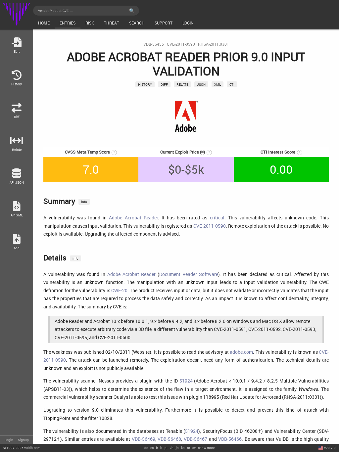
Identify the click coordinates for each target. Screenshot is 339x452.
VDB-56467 (195, 439)
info (84, 202)
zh (171, 447)
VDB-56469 (143, 439)
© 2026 (21, 447)
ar (188, 447)
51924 (186, 381)
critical (217, 217)
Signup (23, 439)
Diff (164, 84)
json (201, 84)
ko (183, 447)
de (146, 447)
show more (206, 447)
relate (182, 84)
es (152, 447)
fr (157, 447)
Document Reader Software (188, 274)
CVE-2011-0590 (181, 44)
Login (9, 439)
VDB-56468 (169, 439)
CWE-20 (119, 290)
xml (217, 84)
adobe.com (241, 352)
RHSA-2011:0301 (213, 44)
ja (177, 447)
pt (166, 447)
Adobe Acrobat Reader (133, 217)
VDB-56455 (153, 44)
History (145, 84)
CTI (231, 84)
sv (194, 447)
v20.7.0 (330, 447)
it (161, 447)
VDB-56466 (230, 439)
